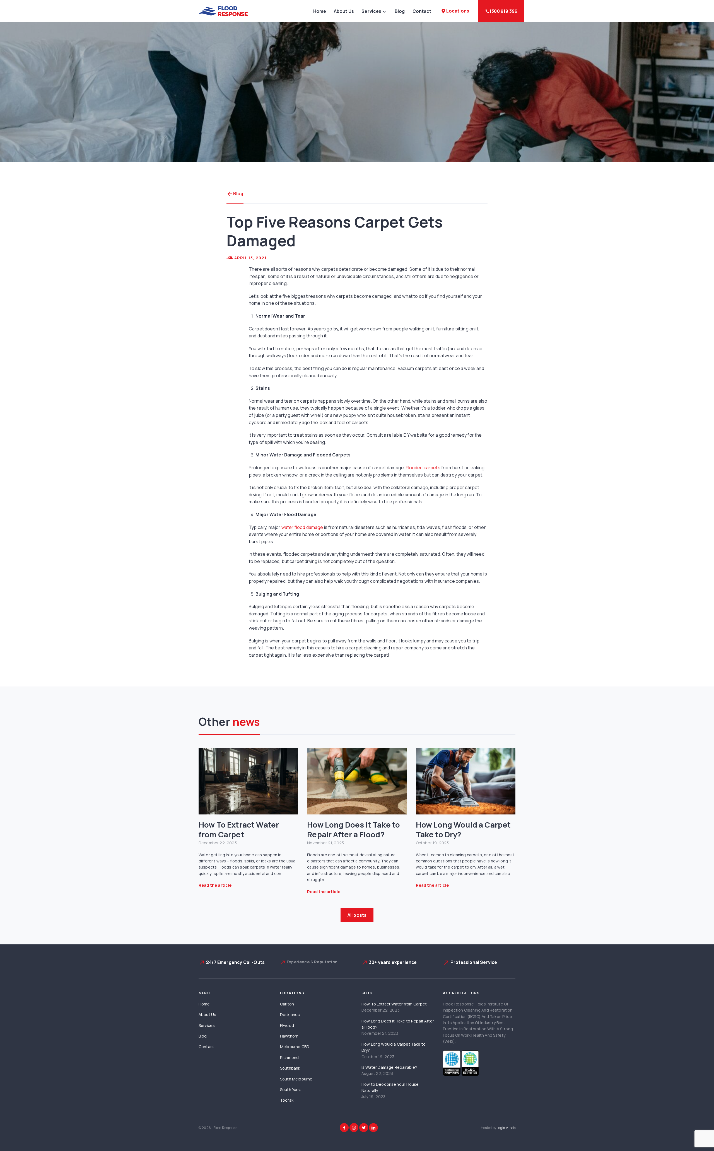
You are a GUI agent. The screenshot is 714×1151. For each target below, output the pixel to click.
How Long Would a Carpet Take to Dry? (463, 829)
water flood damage (302, 527)
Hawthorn (289, 1036)
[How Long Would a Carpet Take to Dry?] (465, 781)
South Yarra (290, 1089)
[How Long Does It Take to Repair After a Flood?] (357, 781)
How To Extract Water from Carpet (239, 829)
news (246, 721)
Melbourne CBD (294, 1046)
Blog (400, 11)
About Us (344, 11)
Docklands (290, 1014)
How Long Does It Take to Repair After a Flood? (353, 829)
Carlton (287, 1004)
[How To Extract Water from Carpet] (248, 781)
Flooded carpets (423, 468)
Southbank (290, 1068)
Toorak (286, 1100)
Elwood (287, 1025)
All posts (357, 915)
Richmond (289, 1057)
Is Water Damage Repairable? (389, 1067)
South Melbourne (296, 1079)
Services (371, 11)
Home (319, 11)
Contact (422, 11)
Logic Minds (506, 1127)
